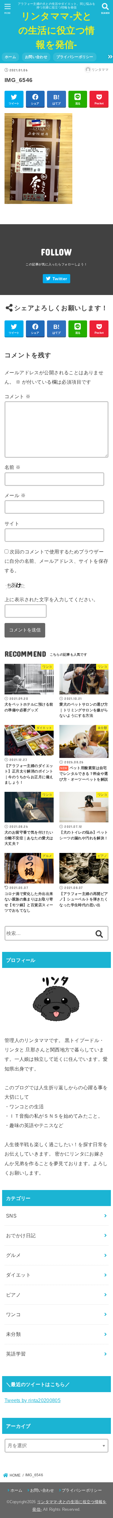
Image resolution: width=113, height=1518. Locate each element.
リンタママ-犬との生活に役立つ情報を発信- (56, 30)
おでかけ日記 (21, 1235)
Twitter (59, 279)
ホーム (10, 57)
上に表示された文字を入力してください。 (52, 599)
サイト (12, 523)
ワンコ (13, 1314)
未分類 (13, 1334)
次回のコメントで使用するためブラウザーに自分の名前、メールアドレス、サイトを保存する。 (56, 561)
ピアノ (13, 1294)
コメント (17, 396)
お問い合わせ (36, 57)
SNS (11, 1215)
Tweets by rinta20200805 (33, 1400)
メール (15, 495)
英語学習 (16, 1353)
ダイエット (18, 1274)
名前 (13, 467)
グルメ (13, 1255)
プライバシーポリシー (74, 57)
